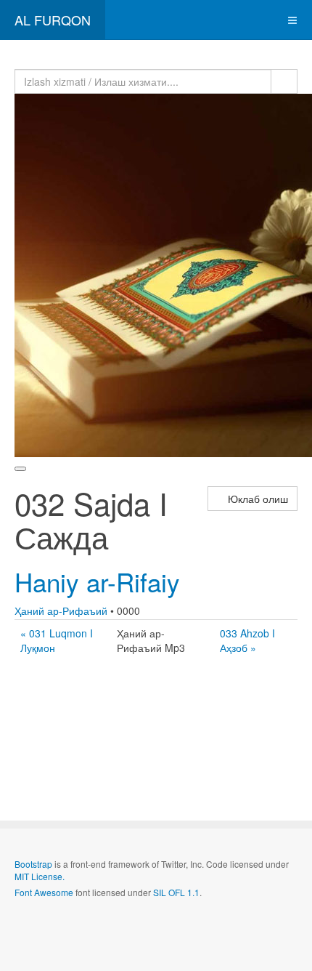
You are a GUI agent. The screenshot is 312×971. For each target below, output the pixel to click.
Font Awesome (44, 892)
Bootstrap (33, 864)
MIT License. (40, 876)
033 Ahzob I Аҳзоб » (247, 640)
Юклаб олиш (256, 498)
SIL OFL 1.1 (176, 892)
